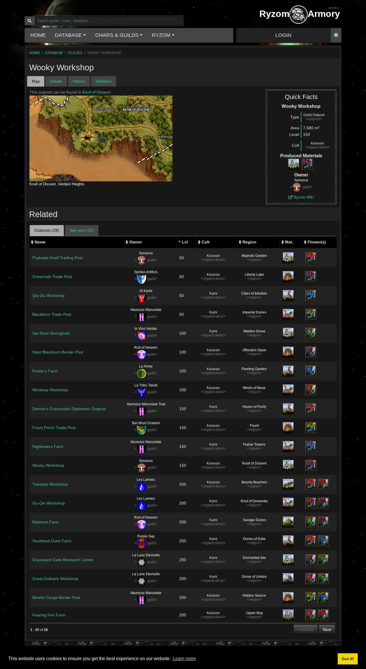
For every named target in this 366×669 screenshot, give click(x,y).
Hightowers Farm (47, 446)
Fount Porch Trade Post (53, 427)
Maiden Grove (254, 331)
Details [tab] (56, 81)
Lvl (185, 242)
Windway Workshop (50, 390)
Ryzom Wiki (303, 197)
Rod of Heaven (146, 348)
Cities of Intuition (254, 293)
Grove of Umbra (254, 577)
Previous (305, 629)
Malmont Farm (45, 522)
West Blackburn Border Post (57, 352)
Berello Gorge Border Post (56, 597)
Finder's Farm (45, 371)
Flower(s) (317, 242)
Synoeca (301, 180)
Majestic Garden (254, 256)
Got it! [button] (348, 658)
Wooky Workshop (48, 465)
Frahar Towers (254, 444)
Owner (135, 242)
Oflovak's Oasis (254, 350)
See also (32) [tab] (81, 230)
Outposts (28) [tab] (46, 230)
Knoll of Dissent (96, 92)
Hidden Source (254, 595)
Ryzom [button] (161, 35)
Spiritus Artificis (146, 272)
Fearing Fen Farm (48, 615)
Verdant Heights (71, 184)
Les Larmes (146, 480)
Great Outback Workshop (55, 578)
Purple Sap (146, 536)
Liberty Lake (254, 275)
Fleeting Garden (254, 369)
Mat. (289, 242)
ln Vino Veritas (146, 329)
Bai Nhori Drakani (146, 423)
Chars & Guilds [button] (117, 35)
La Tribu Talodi (146, 385)
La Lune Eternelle (146, 555)
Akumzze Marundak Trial (146, 404)
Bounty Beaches (254, 482)
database (54, 53)
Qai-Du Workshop (48, 295)
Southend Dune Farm (51, 541)
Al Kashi (146, 291)
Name (40, 242)
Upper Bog (254, 613)
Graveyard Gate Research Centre (63, 559)
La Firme (146, 366)
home (34, 53)
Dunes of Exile (254, 539)
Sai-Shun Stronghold (51, 333)
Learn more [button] (184, 658)
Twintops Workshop (50, 484)
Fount (254, 426)
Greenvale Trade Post (52, 276)
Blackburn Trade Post (51, 314)
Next (327, 629)
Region (249, 242)
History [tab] (79, 81)
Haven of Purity (254, 407)
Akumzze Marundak (145, 310)
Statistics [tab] (104, 81)
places (75, 53)
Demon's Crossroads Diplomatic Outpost (69, 408)
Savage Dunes (254, 520)
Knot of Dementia (254, 501)
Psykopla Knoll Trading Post (57, 257)
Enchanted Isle (254, 558)
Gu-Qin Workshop (48, 503)
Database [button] (68, 35)
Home (38, 35)
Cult (206, 242)
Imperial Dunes (254, 312)
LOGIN (283, 35)
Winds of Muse (254, 388)
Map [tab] (36, 81)
